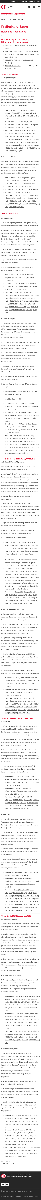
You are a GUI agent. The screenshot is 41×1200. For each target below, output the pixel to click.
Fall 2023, (21, 133)
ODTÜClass (24, 1)
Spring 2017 (28, 139)
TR (29, 7)
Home (3, 20)
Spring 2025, (28, 592)
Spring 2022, (19, 195)
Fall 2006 (12, 603)
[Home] (7, 7)
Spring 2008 (28, 450)
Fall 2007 (36, 450)
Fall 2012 (20, 145)
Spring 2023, (28, 133)
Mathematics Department (13, 13)
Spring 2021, (26, 1147)
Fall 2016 (36, 139)
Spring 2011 (35, 145)
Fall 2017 (20, 139)
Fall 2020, (12, 441)
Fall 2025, (27, 130)
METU (13, 1)
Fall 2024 (12, 438)
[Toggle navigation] (39, 7)
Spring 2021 (18, 797)
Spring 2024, (13, 295)
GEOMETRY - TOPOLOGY (13, 60)
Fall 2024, (36, 1031)
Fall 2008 (21, 450)
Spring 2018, (21, 896)
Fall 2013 (30, 198)
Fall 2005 (32, 148)
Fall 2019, (18, 136)
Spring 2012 (19, 201)
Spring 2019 (26, 136)
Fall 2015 (8, 142)
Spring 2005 (17, 453)
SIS (18, 1)
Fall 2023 (20, 893)
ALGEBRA (8, 45)
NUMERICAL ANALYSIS (12, 66)
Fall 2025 (26, 292)
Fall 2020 (12, 136)
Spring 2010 (15, 148)
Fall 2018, (27, 441)
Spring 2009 (24, 148)
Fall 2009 (16, 204)
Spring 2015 (15, 142)
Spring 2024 (13, 133)
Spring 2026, (19, 130)
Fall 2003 (27, 808)
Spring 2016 (34, 195)
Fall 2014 (23, 142)
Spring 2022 (26, 438)
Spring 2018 (13, 139)
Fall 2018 (27, 701)
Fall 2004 (12, 151)
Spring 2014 (31, 142)
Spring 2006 (9, 453)
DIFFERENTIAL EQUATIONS (14, 54)
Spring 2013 (13, 145)
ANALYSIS (8, 51)
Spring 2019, (26, 298)
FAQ (38, 1)
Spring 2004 (19, 151)
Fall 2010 (8, 148)
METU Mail (32, 1)
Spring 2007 (24, 907)
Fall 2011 (27, 145)
